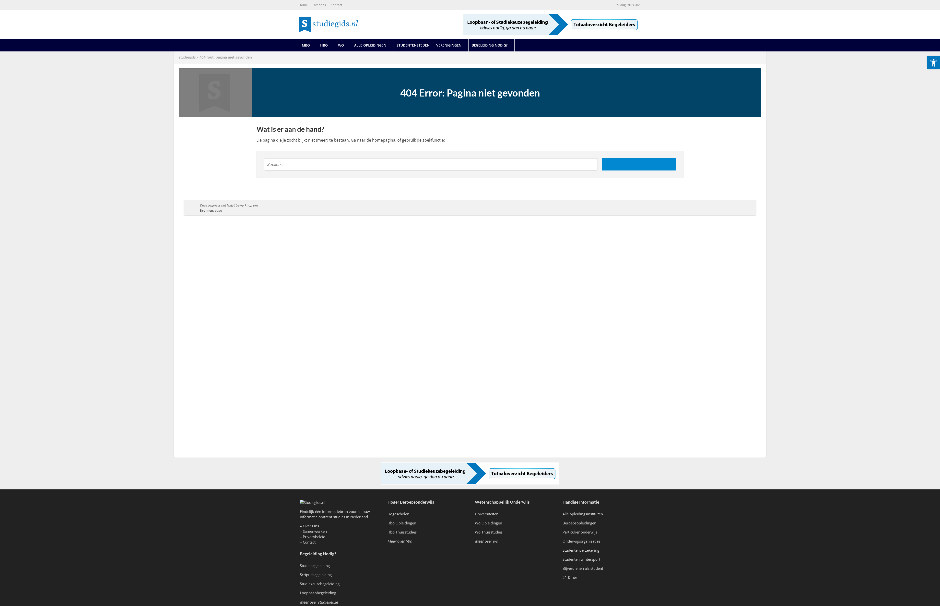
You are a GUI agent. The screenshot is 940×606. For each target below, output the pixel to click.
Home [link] (303, 5)
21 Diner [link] (570, 577)
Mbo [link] (306, 45)
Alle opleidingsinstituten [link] (583, 513)
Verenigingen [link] (448, 45)
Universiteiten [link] (486, 513)
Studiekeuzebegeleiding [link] (320, 583)
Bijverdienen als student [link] (583, 568)
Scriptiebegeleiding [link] (316, 574)
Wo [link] (341, 45)
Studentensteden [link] (413, 45)
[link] (933, 62)
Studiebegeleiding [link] (315, 565)
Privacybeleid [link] (314, 536)
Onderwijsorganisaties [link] (581, 541)
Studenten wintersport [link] (581, 559)
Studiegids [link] (187, 57)
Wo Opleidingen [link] (488, 523)
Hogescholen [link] (398, 513)
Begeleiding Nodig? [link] (489, 45)
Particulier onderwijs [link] (580, 532)
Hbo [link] (324, 45)
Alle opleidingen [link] (370, 45)
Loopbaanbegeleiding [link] (318, 592)
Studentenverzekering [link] (581, 550)
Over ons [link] (319, 5)
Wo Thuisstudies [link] (489, 532)
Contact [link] (336, 5)
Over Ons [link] (311, 525)
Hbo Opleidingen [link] (402, 523)
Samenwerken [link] (315, 531)
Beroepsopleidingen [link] (579, 523)
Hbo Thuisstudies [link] (402, 532)
